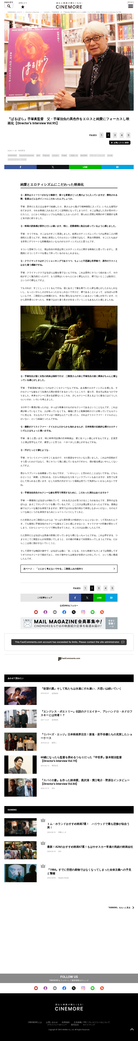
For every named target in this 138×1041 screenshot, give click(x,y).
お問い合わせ (52, 1022)
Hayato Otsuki (63, 878)
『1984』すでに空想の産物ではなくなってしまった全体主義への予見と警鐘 (89, 871)
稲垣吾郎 (84, 155)
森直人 (54, 743)
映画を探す (8, 4)
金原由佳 (55, 693)
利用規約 (66, 1022)
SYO (53, 788)
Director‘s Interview (32, 12)
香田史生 (55, 766)
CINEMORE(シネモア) (15, 12)
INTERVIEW (12, 155)
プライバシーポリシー (57, 1025)
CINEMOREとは (35, 1022)
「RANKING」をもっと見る (118, 907)
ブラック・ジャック (97, 155)
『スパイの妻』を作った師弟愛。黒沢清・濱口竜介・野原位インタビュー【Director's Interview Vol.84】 (85, 782)
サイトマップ (89, 1025)
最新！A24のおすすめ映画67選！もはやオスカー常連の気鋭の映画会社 (90, 846)
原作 (38, 155)
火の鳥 (110, 155)
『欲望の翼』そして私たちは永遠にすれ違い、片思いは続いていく (81, 688)
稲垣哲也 (21, 151)
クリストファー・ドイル (17, 160)
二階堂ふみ (74, 155)
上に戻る (132, 1029)
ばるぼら (55, 155)
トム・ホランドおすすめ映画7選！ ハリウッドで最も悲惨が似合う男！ (88, 825)
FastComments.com (70, 658)
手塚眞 (64, 155)
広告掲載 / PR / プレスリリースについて (92, 1022)
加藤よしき (62, 832)
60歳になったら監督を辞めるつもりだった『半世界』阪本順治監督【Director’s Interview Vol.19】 (81, 759)
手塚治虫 (46, 155)
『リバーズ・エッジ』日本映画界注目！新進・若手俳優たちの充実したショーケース (86, 736)
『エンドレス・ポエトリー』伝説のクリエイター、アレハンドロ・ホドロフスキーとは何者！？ (86, 713)
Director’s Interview (27, 155)
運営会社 (75, 1025)
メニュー (131, 4)
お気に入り (23, 5)
